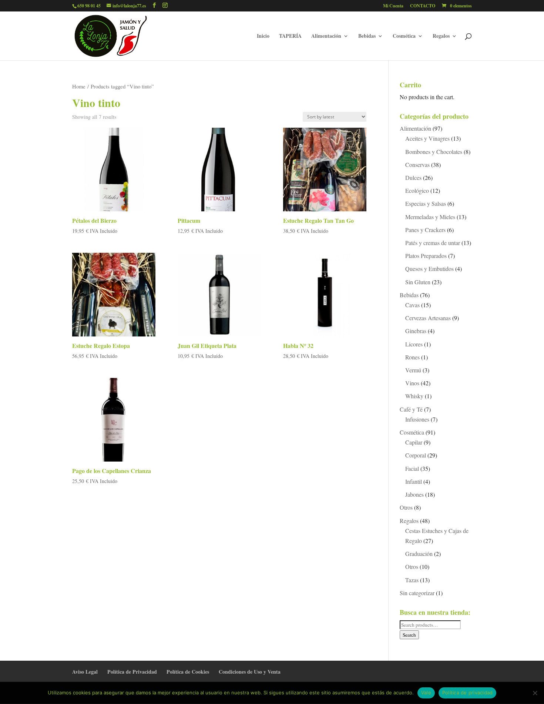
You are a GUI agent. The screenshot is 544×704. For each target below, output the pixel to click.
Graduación (419, 553)
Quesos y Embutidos (429, 268)
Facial (412, 468)
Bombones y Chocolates (433, 151)
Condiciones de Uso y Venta (250, 671)
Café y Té (411, 409)
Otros (406, 507)
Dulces (413, 177)
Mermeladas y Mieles (430, 217)
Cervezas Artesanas (428, 318)
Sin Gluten (417, 282)
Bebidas (367, 36)
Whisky (414, 396)
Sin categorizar (417, 593)
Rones (412, 357)
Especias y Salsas (425, 203)
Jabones (414, 494)
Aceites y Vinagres (427, 138)
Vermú (413, 370)
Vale (426, 692)
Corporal (415, 455)
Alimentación (326, 36)
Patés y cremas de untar (432, 243)
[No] (534, 693)
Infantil (413, 481)
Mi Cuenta (393, 6)
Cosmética (404, 36)
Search (409, 634)
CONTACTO (422, 6)
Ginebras (415, 331)
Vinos (412, 383)
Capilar (413, 442)
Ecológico (417, 190)
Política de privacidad (467, 692)
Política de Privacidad (132, 671)
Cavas (412, 305)
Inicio (263, 36)
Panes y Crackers (425, 230)
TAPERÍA (290, 36)
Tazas (412, 580)
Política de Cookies (188, 671)
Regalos (441, 36)
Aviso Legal (85, 671)
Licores (414, 344)
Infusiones (417, 419)
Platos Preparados (426, 255)
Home (78, 86)
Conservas (417, 164)
